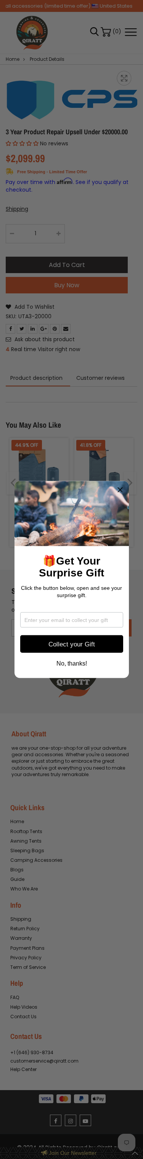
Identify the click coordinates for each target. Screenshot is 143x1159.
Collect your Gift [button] (71, 644)
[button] (120, 490)
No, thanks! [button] (71, 664)
